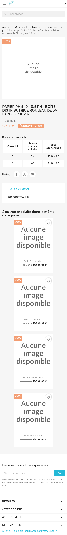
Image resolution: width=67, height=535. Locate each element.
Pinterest (32, 174)
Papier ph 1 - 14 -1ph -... (33, 261)
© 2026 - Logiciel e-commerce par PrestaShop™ (29, 531)
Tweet (25, 174)
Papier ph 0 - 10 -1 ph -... (33, 435)
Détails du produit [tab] (20, 188)
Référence (13, 196)
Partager (17, 174)
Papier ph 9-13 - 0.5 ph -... (33, 377)
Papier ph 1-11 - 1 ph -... (33, 319)
